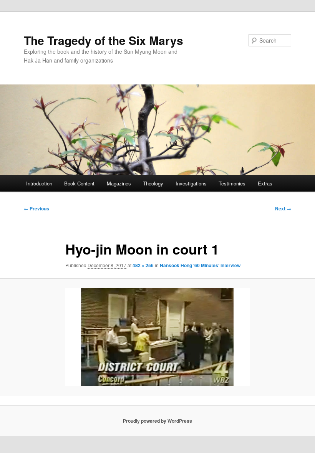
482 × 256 (143, 265)
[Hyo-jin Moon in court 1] (157, 337)
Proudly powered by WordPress (157, 420)
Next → (283, 208)
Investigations (191, 183)
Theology (153, 183)
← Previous (36, 208)
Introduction (39, 183)
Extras (265, 183)
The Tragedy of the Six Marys (103, 40)
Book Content (79, 183)
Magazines (119, 183)
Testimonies (232, 183)
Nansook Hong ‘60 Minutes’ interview (200, 265)
